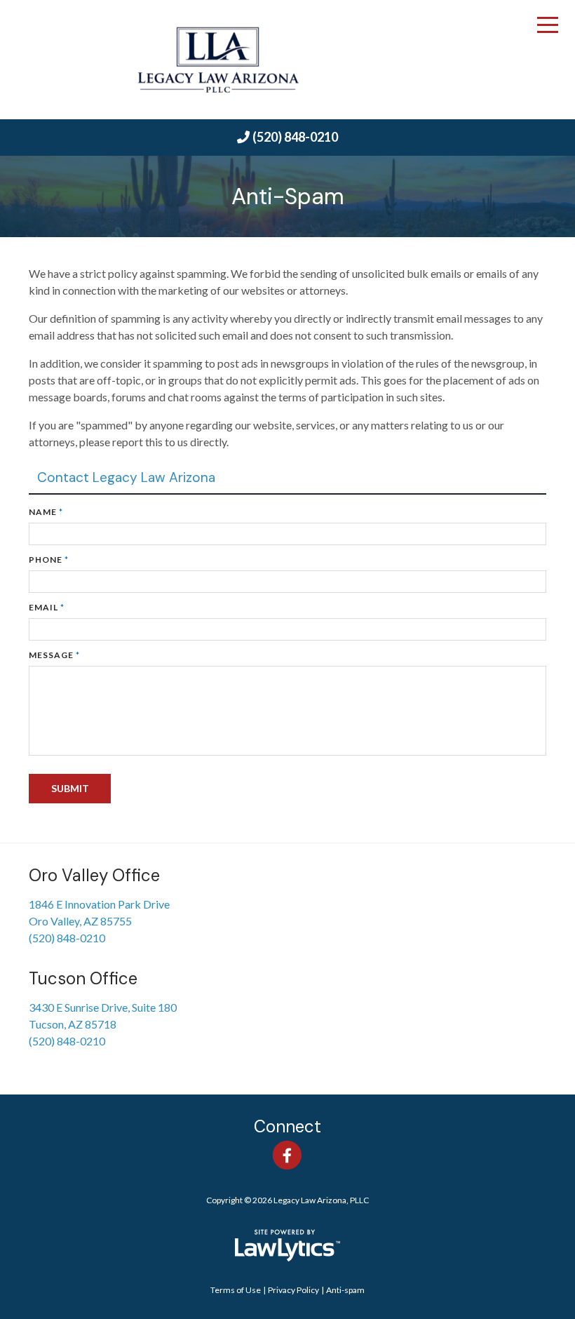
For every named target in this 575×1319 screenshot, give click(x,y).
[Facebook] (287, 1155)
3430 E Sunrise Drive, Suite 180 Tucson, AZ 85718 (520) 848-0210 (103, 1023)
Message (54, 655)
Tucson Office (83, 978)
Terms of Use (235, 1290)
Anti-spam (345, 1290)
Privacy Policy (293, 1290)
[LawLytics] (287, 1245)
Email (47, 607)
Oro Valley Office (94, 875)
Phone (49, 559)
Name (46, 512)
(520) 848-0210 (295, 137)
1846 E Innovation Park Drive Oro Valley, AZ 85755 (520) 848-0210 (99, 920)
